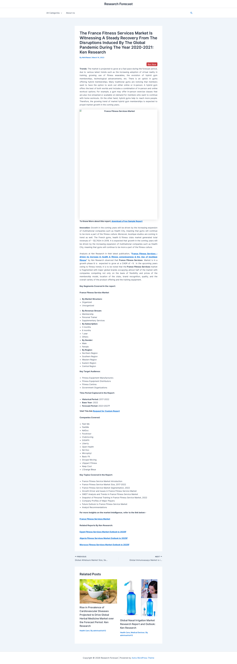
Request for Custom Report (106, 411)
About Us (70, 13)
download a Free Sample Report (127, 221)
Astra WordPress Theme (143, 658)
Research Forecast (118, 4)
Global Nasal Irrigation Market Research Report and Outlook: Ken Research (137, 624)
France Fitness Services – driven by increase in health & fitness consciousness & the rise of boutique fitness (118, 256)
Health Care (84, 631)
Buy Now (152, 64)
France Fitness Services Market (95, 519)
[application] (61, 13)
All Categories (53, 13)
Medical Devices (137, 632)
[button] (191, 12)
